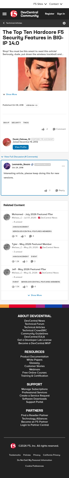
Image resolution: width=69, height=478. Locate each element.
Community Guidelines (34, 333)
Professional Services (34, 392)
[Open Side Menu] (4, 13)
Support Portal (34, 402)
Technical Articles (14, 23)
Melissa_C (17, 218)
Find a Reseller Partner (34, 415)
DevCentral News (34, 320)
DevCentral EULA (34, 336)
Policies (27, 455)
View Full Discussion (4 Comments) (21, 157)
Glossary (34, 363)
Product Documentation (34, 356)
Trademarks (15, 455)
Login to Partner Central (34, 425)
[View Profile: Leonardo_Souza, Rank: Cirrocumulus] (7, 166)
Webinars (34, 369)
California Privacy (51, 455)
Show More (11, 94)
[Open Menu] (64, 23)
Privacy (36, 455)
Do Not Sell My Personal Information (34, 460)
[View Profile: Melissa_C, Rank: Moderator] (7, 217)
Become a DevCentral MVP (34, 343)
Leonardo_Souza (21, 164)
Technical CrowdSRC (34, 330)
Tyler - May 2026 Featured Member (32, 244)
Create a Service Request (35, 395)
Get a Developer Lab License (34, 340)
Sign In (61, 13)
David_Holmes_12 (21, 139)
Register (49, 13)
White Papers (34, 359)
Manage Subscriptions (34, 389)
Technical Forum (34, 324)
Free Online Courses (34, 372)
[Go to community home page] (24, 14)
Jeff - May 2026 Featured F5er (29, 269)
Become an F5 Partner (34, 421)
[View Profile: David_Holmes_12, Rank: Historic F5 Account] (7, 142)
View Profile (20, 147)
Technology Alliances (34, 418)
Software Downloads (34, 398)
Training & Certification (34, 375)
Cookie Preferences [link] (34, 466)
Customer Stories (34, 366)
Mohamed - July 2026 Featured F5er (32, 214)
